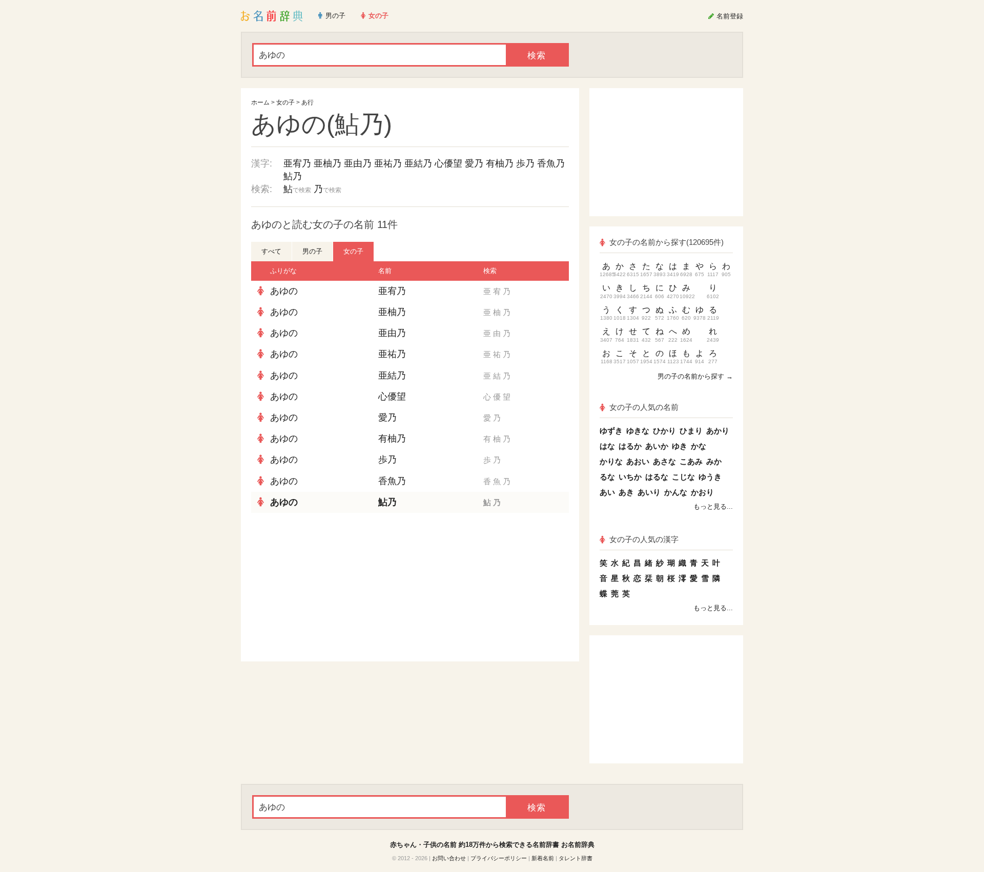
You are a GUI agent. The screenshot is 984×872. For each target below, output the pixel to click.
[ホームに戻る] (272, 16)
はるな (656, 476)
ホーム (260, 102)
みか (714, 461)
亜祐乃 (388, 163)
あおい (637, 461)
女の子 (285, 102)
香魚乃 (551, 163)
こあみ (691, 461)
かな (698, 446)
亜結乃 (418, 163)
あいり (649, 492)
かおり (702, 492)
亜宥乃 (297, 163)
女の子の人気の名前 (644, 407)
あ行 (307, 102)
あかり (717, 430)
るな (607, 476)
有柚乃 (500, 163)
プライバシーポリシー (498, 858)
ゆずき (611, 430)
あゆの (284, 291)
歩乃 (525, 163)
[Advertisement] (328, 587)
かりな (611, 461)
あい (607, 492)
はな (607, 446)
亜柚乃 (327, 163)
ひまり (691, 430)
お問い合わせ (449, 858)
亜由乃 (358, 163)
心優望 (448, 163)
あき (626, 492)
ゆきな (637, 430)
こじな (683, 476)
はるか (630, 446)
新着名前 (542, 858)
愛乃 (474, 163)
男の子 (312, 251)
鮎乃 (292, 176)
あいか (656, 446)
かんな (675, 492)
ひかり (664, 430)
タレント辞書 (575, 858)
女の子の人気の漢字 (644, 539)
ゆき (679, 446)
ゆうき (710, 476)
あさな (664, 461)
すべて (271, 251)
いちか (630, 476)
